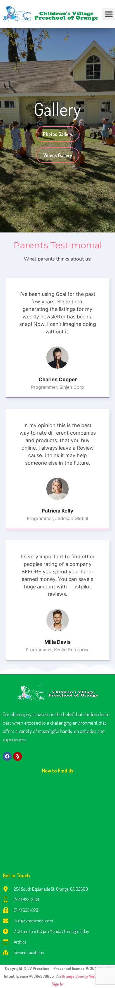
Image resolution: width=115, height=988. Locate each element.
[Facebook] (7, 756)
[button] (108, 14)
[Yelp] (17, 756)
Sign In (57, 984)
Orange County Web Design (86, 976)
